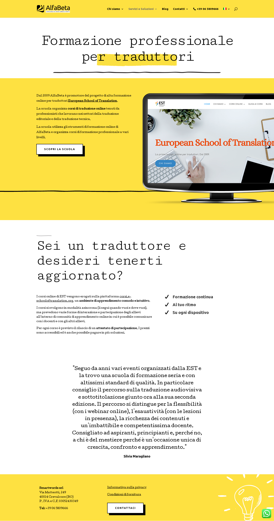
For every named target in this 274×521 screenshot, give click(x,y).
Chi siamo (113, 9)
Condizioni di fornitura (124, 494)
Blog (165, 9)
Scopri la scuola (59, 149)
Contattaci (125, 507)
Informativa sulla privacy (127, 487)
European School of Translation (92, 101)
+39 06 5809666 (207, 8)
